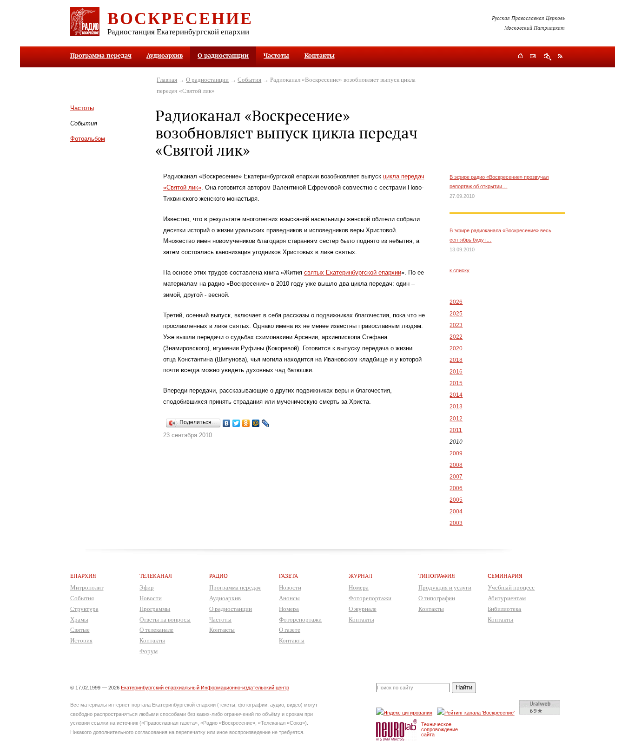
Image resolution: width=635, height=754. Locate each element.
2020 (456, 348)
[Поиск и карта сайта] (546, 56)
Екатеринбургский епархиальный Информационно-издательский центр (205, 687)
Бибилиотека (504, 608)
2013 (456, 406)
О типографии (436, 598)
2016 (456, 371)
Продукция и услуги (444, 587)
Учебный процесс (511, 587)
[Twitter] (236, 423)
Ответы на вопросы (165, 619)
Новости (150, 598)
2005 (456, 500)
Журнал (360, 575)
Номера (289, 608)
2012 (456, 418)
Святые (80, 629)
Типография (436, 575)
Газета (288, 575)
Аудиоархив (164, 55)
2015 (456, 383)
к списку (460, 270)
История (81, 640)
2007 (456, 476)
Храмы (79, 619)
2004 (456, 511)
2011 (456, 430)
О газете (289, 629)
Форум (148, 651)
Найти (464, 687)
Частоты (276, 55)
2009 (456, 453)
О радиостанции (223, 55)
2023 (456, 325)
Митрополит (87, 587)
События (249, 79)
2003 (456, 523)
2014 (456, 395)
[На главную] (520, 56)
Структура (84, 608)
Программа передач (101, 55)
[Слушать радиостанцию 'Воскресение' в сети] (477, 712)
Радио (218, 575)
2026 (456, 302)
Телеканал (155, 575)
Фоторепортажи (300, 619)
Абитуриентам (507, 598)
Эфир (146, 587)
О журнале (363, 608)
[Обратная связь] (533, 56)
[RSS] (560, 55)
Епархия (83, 575)
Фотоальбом (87, 138)
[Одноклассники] (246, 423)
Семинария (505, 575)
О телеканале (156, 629)
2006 (456, 488)
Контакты (319, 55)
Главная (167, 79)
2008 (456, 465)
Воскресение (180, 18)
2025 (456, 313)
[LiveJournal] (266, 423)
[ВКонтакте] (227, 423)
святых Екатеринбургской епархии (352, 272)
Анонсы (289, 598)
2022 (456, 337)
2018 (456, 360)
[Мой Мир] (256, 423)
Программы (154, 608)
